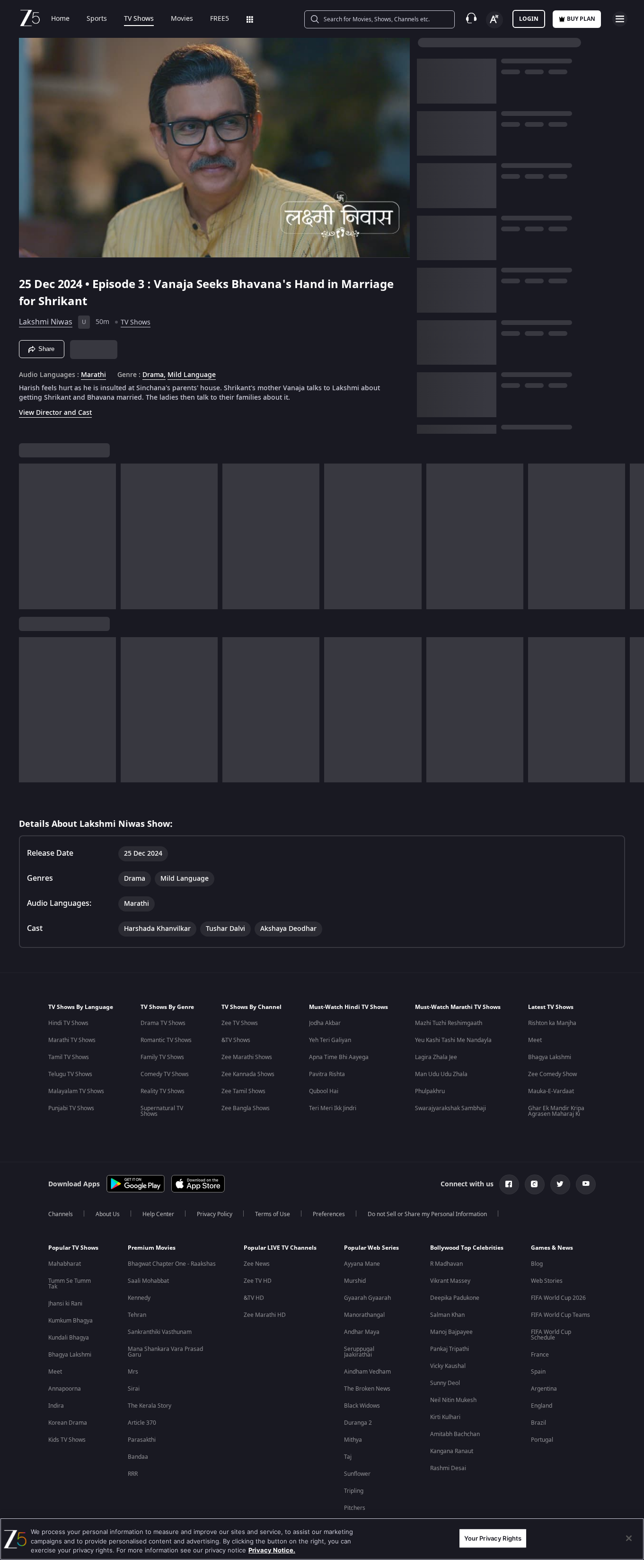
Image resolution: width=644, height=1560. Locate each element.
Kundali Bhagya (68, 1337)
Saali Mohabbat (148, 1281)
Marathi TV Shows (72, 1040)
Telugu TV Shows (70, 1074)
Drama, (154, 375)
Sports (97, 19)
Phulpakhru (430, 1091)
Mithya (353, 1440)
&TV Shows (235, 1040)
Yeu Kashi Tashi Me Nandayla (453, 1040)
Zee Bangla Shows (245, 1108)
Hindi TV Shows (68, 1023)
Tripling (353, 1491)
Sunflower (357, 1474)
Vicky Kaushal (448, 1366)
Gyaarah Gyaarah (367, 1298)
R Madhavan (446, 1264)
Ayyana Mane (362, 1264)
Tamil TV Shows (68, 1057)
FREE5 (219, 19)
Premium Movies (152, 1248)
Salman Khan (447, 1315)
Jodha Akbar (325, 1023)
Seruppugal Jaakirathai (359, 1352)
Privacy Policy (214, 1214)
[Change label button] (494, 19)
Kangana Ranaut (451, 1451)
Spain (538, 1371)
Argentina (544, 1389)
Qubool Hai (323, 1091)
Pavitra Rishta (327, 1074)
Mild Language (192, 375)
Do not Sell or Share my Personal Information (427, 1214)
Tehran (137, 1315)
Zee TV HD (258, 1281)
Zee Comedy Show (552, 1074)
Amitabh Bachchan (455, 1434)
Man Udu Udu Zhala (441, 1074)
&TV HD (254, 1298)
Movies (182, 19)
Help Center (158, 1214)
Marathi (93, 375)
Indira (56, 1406)
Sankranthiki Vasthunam (160, 1332)
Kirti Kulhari (445, 1417)
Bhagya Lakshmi (549, 1057)
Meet (535, 1040)
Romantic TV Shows (166, 1040)
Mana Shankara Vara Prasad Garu (165, 1352)
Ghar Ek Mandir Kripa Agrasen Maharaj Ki (556, 1111)
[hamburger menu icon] (619, 18)
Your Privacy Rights (492, 1538)
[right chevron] (634, 536)
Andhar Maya (361, 1332)
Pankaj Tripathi (449, 1349)
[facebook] (509, 1184)
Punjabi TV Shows (71, 1108)
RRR (133, 1474)
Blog (537, 1264)
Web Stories (547, 1281)
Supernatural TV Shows (162, 1111)
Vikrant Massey (450, 1281)
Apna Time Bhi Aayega (339, 1057)
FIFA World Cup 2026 (558, 1298)
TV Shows (139, 19)
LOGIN (528, 19)
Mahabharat (64, 1264)
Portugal (542, 1440)
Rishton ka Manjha (552, 1023)
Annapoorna (64, 1389)
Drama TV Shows (163, 1023)
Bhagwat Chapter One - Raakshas (172, 1264)
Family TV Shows (162, 1057)
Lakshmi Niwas (45, 322)
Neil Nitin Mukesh (453, 1400)
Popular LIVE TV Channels (280, 1248)
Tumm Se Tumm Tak (69, 1284)
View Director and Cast (55, 413)
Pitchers (354, 1508)
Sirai (134, 1389)
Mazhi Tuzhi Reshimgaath (448, 1023)
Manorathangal (364, 1315)
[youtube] (586, 1184)
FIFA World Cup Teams (560, 1315)
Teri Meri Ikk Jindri (332, 1108)
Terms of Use (272, 1214)
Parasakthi (142, 1440)
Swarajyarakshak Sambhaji (450, 1108)
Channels (60, 1214)
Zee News (257, 1264)
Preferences (329, 1214)
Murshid (355, 1281)
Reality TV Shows (163, 1091)
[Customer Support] (471, 19)
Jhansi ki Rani (65, 1303)
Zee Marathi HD (265, 1315)
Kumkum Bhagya (70, 1320)
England (541, 1406)
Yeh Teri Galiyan (330, 1040)
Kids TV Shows (67, 1440)
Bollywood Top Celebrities (466, 1248)
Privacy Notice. (271, 1550)
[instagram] (535, 1184)
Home (60, 19)
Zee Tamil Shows (243, 1091)
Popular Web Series (371, 1248)
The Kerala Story (149, 1406)
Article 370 (142, 1423)
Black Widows (362, 1406)
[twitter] (560, 1184)
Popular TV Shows (73, 1248)
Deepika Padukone (454, 1298)
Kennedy (139, 1298)
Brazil (538, 1423)
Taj (348, 1457)
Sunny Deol (445, 1383)
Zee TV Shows (239, 1023)
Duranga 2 (358, 1423)
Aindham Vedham (367, 1371)
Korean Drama (67, 1423)
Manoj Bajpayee (451, 1332)
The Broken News (367, 1389)
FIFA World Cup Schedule (551, 1335)
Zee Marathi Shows (246, 1057)
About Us (108, 1214)
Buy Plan (581, 19)
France (540, 1354)
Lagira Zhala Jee (436, 1057)
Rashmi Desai (448, 1468)
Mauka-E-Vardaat (551, 1091)
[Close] (628, 1538)
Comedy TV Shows (165, 1074)
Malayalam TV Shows (76, 1091)
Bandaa (138, 1457)
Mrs (133, 1371)
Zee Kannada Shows (247, 1074)
